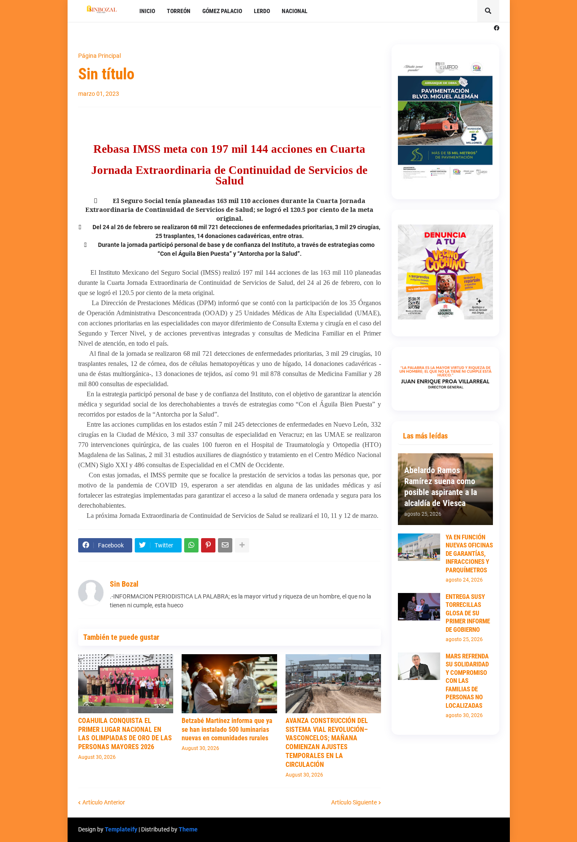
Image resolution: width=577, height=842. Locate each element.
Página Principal (99, 56)
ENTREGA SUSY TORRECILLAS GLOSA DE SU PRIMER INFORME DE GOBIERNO (468, 613)
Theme (188, 829)
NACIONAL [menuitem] (295, 11)
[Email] (225, 545)
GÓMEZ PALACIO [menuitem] (222, 11)
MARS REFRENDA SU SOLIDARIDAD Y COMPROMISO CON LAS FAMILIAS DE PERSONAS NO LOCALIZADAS (467, 680)
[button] (488, 11)
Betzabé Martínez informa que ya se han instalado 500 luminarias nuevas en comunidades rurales (227, 729)
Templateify (121, 829)
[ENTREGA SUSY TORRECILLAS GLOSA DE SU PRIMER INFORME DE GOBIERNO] (419, 606)
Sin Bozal (124, 583)
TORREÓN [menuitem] (179, 11)
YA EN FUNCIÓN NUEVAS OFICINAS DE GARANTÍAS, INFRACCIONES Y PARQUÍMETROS (469, 553)
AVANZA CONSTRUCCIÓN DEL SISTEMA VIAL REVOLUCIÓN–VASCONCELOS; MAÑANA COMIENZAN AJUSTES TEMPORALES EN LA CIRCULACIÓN (327, 743)
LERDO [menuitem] (262, 11)
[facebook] (496, 28)
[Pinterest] (208, 545)
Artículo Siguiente (354, 802)
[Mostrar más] (242, 545)
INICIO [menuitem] (147, 11)
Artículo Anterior (103, 802)
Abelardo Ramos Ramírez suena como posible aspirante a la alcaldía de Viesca (440, 486)
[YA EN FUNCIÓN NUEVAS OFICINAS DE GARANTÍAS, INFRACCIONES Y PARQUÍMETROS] (419, 547)
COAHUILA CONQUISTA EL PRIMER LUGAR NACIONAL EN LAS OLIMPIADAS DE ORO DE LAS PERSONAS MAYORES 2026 (125, 734)
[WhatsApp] (191, 545)
